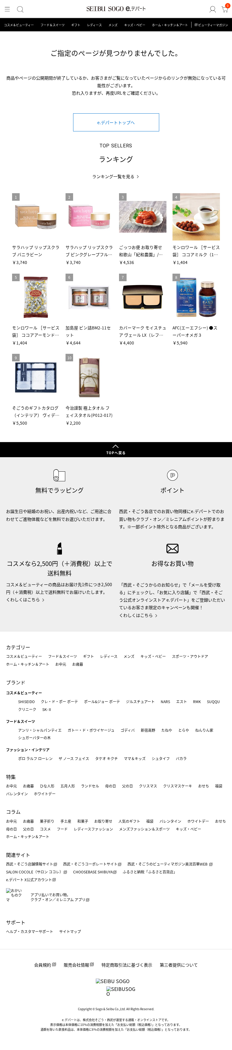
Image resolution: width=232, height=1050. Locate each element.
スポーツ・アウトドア (190, 656)
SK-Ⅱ (47, 709)
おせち (203, 785)
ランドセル (90, 785)
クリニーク (27, 709)
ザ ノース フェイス (74, 758)
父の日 (127, 785)
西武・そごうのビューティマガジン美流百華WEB (167, 863)
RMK (197, 701)
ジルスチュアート (140, 701)
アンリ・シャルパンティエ (40, 730)
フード (62, 829)
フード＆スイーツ (52, 25)
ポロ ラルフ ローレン (35, 758)
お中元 (60, 664)
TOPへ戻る (116, 452)
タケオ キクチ (106, 758)
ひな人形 (47, 785)
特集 (11, 776)
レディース (94, 25)
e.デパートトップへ (116, 122)
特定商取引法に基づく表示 (127, 965)
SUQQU (213, 701)
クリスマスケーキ (177, 785)
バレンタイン (17, 793)
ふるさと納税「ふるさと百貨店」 (150, 871)
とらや (183, 730)
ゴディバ (128, 730)
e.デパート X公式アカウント (29, 879)
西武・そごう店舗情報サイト (29, 863)
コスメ (45, 829)
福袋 (218, 785)
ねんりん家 (204, 730)
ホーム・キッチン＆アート (170, 25)
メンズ (113, 25)
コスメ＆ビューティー (19, 25)
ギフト (75, 25)
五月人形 (67, 785)
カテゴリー (18, 647)
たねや (166, 730)
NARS (165, 701)
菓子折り (47, 821)
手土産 (65, 821)
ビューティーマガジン (213, 25)
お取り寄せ (103, 821)
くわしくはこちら (23, 599)
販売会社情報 (76, 965)
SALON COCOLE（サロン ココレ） (34, 871)
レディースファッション (93, 829)
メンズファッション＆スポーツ (144, 829)
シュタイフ (161, 758)
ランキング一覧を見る (113, 176)
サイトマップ (70, 931)
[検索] (20, 9)
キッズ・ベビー (134, 25)
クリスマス (148, 785)
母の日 (110, 785)
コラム (13, 811)
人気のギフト (129, 821)
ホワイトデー (45, 793)
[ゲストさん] (212, 9)
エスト (181, 701)
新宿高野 (148, 730)
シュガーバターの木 (34, 737)
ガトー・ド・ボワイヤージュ (91, 730)
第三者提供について (179, 965)
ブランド (15, 682)
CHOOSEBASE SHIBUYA (93, 871)
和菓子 (82, 821)
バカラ (181, 758)
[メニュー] (7, 9)
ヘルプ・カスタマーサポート (29, 931)
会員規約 (42, 965)
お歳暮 (77, 664)
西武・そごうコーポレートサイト (90, 863)
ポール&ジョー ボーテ (102, 701)
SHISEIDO (26, 701)
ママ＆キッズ (135, 758)
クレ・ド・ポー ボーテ (59, 701)
